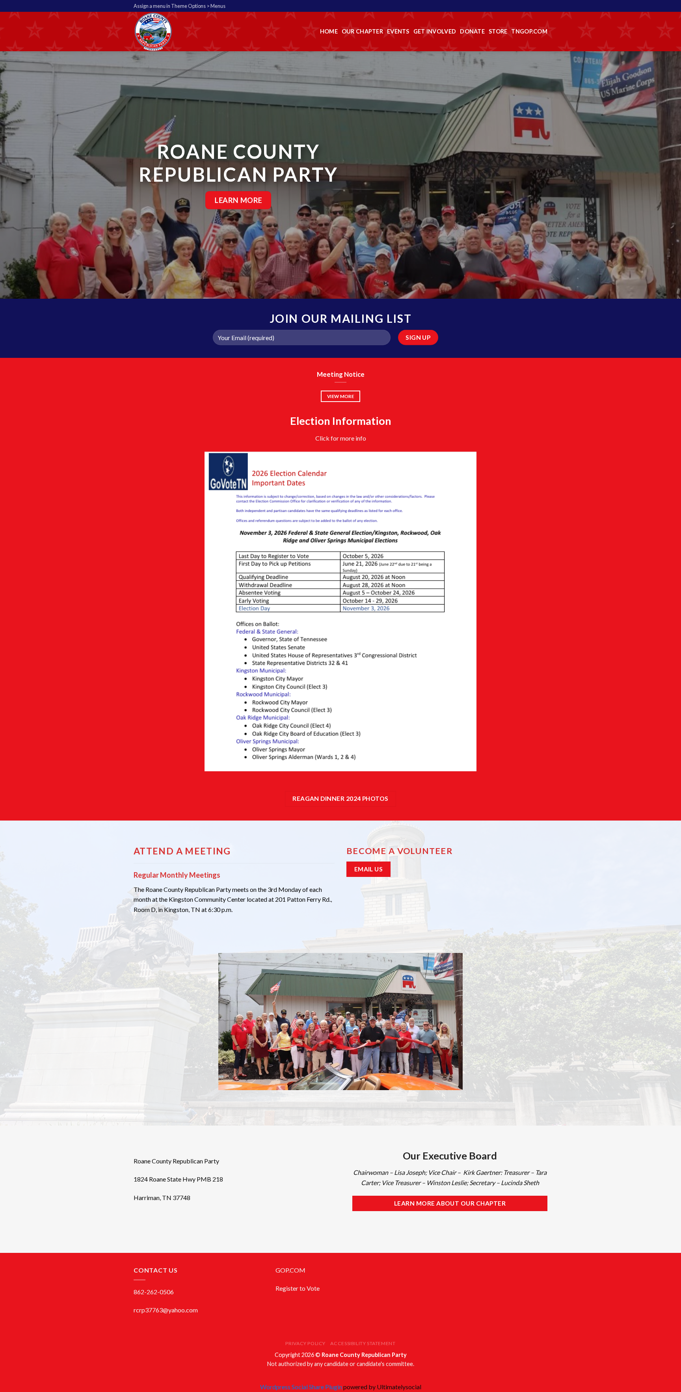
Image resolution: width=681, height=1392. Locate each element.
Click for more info (340, 438)
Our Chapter (362, 31)
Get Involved (434, 31)
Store (498, 31)
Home (329, 31)
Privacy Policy (305, 1343)
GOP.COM (290, 1270)
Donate (472, 31)
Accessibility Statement (362, 1343)
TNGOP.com (529, 31)
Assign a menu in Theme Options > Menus (179, 6)
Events (398, 31)
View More (340, 396)
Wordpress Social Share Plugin (301, 1386)
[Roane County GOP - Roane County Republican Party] (184, 31)
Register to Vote (297, 1288)
